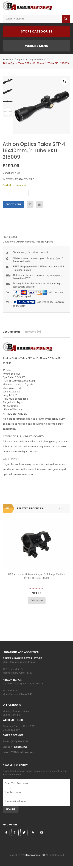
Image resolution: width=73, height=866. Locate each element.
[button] (64, 81)
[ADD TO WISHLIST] (39, 204)
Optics (20, 59)
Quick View (46, 565)
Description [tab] (11, 331)
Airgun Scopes (37, 59)
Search (66, 19)
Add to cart (13, 204)
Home (9, 59)
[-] (17, 193)
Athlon (40, 241)
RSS (32, 832)
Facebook (6, 832)
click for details (23, 270)
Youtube (41, 832)
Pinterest (15, 832)
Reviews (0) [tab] (33, 331)
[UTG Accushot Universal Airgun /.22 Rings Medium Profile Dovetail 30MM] (36, 544)
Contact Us (21, 746)
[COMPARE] (30, 204)
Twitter (23, 832)
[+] (25, 193)
